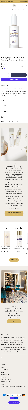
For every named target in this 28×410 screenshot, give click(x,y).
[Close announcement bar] (26, 1)
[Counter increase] (8, 75)
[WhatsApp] (14, 121)
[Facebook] (7, 121)
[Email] (17, 121)
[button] (2, 5)
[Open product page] (7, 238)
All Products (7, 9)
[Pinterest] (12, 121)
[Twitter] (9, 121)
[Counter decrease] (2, 75)
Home (2, 9)
